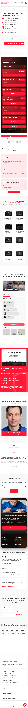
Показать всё (14, 126)
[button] (11, 446)
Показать (14, 491)
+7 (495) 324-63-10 (19, 2)
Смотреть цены (14, 532)
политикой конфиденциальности (16, 46)
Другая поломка (14, 136)
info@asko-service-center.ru (9, 586)
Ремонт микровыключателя (10, 117)
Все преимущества (14, 192)
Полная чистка (7, 89)
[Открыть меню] (26, 3)
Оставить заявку (14, 528)
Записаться (13, 74)
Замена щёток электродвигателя (8, 98)
